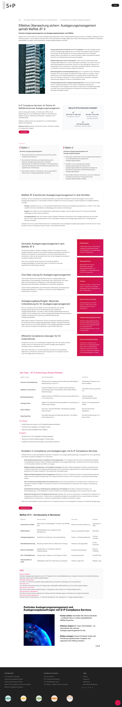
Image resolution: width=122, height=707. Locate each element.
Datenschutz (86, 682)
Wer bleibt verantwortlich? (27, 580)
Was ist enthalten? (25, 574)
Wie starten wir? (24, 583)
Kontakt (85, 676)
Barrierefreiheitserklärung (90, 684)
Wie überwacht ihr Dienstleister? (29, 591)
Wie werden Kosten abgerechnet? (29, 595)
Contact (115, 5)
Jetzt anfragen (24, 132)
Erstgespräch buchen (25, 508)
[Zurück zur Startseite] (9, 5)
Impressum (86, 679)
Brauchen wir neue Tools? (27, 587)
